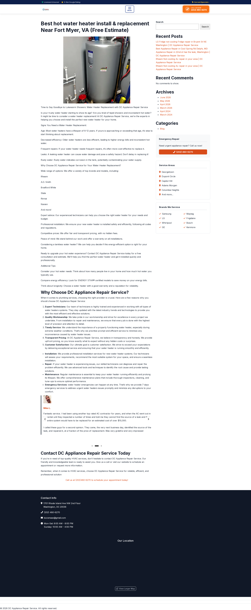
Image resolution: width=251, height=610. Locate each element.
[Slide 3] (101, 445)
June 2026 (165, 97)
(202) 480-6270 (184, 152)
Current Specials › (201, 2)
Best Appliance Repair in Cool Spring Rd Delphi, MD (182, 48)
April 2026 (165, 104)
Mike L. (47, 408)
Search (159, 22)
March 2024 (166, 114)
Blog (162, 128)
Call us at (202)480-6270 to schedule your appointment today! (97, 480)
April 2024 (165, 111)
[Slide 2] (97, 445)
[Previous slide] (45, 419)
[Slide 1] (92, 445)
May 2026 (165, 101)
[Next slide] (148, 419)
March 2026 (166, 108)
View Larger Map (127, 589)
